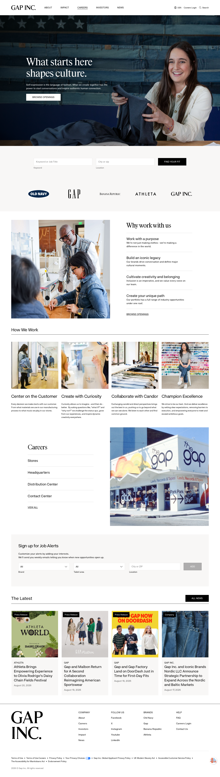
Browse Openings (43, 97)
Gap (66, 662)
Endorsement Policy (57, 761)
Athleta (18, 662)
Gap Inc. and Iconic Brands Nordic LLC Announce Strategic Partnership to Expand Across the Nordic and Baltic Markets (185, 676)
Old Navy (148, 717)
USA (177, 7)
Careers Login (190, 7)
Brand (21, 572)
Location (100, 168)
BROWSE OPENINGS (137, 314)
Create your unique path (155, 299)
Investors (102, 7)
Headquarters (39, 472)
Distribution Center (43, 484)
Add (192, 566)
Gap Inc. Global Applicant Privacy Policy (112, 758)
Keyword (38, 168)
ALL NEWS (197, 598)
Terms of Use (17, 758)
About (48, 7)
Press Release (21, 614)
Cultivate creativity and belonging (155, 280)
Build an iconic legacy (152, 261)
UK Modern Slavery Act (144, 758)
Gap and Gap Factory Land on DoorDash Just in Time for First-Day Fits (134, 671)
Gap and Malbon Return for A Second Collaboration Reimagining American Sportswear (82, 676)
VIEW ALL (33, 507)
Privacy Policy (55, 758)
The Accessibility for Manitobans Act (28, 761)
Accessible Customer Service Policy (174, 758)
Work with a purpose (151, 242)
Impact (64, 7)
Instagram (116, 729)
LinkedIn (115, 740)
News (120, 7)
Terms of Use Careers (36, 758)
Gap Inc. (169, 662)
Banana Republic (153, 729)
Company (169, 614)
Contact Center (40, 496)
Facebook (116, 717)
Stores (33, 461)
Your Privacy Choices (75, 758)
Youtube (115, 734)
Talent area (79, 572)
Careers (82, 7)
